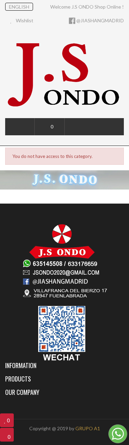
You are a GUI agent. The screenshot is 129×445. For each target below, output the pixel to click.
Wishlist (24, 20)
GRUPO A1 (87, 428)
